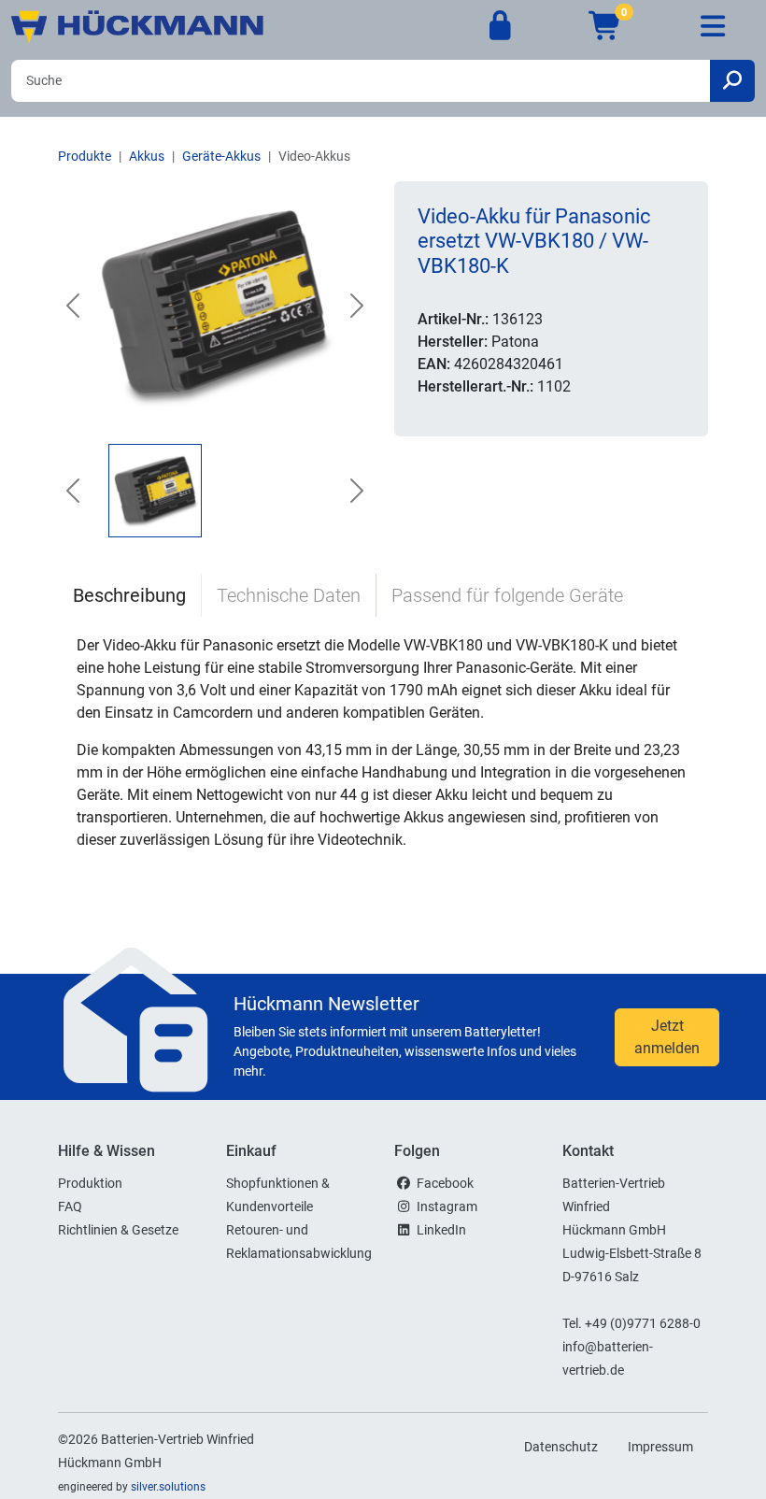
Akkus (146, 156)
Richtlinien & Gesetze (118, 1229)
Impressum (660, 1446)
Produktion (90, 1183)
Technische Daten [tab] (289, 595)
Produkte (84, 156)
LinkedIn (441, 1229)
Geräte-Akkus (221, 156)
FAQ (70, 1206)
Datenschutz (561, 1446)
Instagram (447, 1206)
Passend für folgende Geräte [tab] (507, 595)
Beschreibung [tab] (129, 595)
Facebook (445, 1183)
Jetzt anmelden (667, 1037)
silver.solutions (168, 1486)
